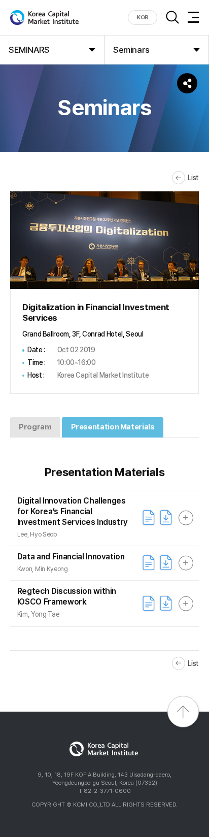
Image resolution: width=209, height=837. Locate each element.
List (193, 178)
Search (172, 17)
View (148, 517)
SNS (187, 83)
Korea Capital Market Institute (45, 17)
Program (35, 426)
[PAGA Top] (183, 711)
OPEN (186, 518)
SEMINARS (29, 50)
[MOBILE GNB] (193, 17)
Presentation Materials (113, 426)
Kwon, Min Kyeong (42, 569)
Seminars (131, 50)
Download (165, 517)
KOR (142, 17)
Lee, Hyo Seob (37, 534)
